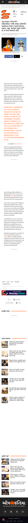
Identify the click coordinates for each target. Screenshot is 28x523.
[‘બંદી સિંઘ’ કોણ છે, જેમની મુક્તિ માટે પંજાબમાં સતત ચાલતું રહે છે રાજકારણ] (5, 381)
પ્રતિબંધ (5, 237)
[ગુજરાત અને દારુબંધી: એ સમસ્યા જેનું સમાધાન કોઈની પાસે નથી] (5, 372)
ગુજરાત (3, 466)
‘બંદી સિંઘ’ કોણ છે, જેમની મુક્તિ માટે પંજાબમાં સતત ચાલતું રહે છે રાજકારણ (16, 380)
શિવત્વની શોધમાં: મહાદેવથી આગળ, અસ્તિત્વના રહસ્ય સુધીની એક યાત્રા (17, 361)
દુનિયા (3, 459)
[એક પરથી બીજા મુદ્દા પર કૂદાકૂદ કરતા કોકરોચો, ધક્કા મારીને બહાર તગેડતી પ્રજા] (5, 390)
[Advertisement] (14, 174)
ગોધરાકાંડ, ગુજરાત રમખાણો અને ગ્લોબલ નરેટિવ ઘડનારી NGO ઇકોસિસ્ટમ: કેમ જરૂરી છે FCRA (17, 398)
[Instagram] (11, 512)
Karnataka (17, 281)
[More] (22, 56)
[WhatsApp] (22, 512)
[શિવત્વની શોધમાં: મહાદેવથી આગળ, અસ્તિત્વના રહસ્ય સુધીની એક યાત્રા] (5, 363)
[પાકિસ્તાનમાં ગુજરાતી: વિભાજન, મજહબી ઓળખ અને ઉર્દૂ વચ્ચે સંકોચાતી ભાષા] (5, 344)
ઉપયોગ (12, 196)
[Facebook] (5, 512)
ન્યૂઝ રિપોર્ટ (7, 5)
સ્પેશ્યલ (3, 474)
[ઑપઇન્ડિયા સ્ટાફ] (20, 13)
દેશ (4, 11)
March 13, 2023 (17, 144)
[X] (17, 512)
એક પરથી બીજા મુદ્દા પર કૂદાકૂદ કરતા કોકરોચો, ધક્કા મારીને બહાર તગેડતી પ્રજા (17, 389)
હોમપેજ (3, 5)
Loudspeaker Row (6, 284)
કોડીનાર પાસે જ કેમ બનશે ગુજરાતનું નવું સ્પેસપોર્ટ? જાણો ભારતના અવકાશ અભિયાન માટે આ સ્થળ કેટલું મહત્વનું (17, 353)
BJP (12, 281)
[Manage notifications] (3, 519)
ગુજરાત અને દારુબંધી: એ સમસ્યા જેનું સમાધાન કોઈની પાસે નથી (16, 370)
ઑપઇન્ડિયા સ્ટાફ (23, 13)
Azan (8, 281)
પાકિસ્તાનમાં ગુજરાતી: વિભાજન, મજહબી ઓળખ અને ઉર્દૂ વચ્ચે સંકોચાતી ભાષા (16, 343)
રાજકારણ (5, 17)
